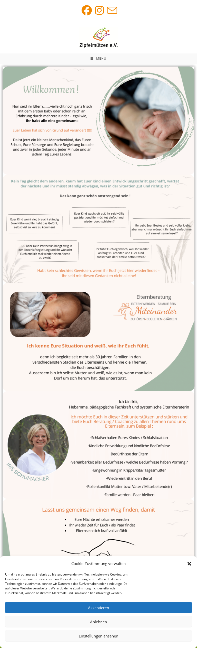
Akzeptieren (98, 607)
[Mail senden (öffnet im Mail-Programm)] (111, 10)
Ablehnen (98, 621)
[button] (189, 563)
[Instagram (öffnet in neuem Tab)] (99, 10)
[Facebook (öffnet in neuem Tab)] (86, 10)
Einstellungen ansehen (98, 635)
